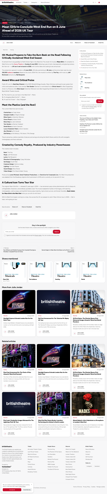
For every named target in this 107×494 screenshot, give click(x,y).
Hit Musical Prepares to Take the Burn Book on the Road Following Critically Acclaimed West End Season (91, 55)
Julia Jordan (13, 214)
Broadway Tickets (32, 472)
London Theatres (70, 454)
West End (20, 20)
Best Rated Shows (70, 469)
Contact (88, 454)
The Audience (33, 279)
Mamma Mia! (51, 462)
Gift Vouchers (89, 457)
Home (3, 20)
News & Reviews (45, 2)
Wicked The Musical (53, 459)
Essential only (27, 489)
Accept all (12, 489)
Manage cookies (100, 486)
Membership (89, 459)
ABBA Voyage (51, 464)
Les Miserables (51, 454)
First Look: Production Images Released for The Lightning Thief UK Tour (18, 421)
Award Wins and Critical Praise (88, 59)
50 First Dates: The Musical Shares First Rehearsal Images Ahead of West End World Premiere (87, 320)
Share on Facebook (89, 42)
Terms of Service (77, 486)
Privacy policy (38, 235)
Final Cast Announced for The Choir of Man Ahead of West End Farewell (17, 373)
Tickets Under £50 (70, 462)
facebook (97, 466)
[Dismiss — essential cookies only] (31, 484)
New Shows (69, 464)
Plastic (83, 279)
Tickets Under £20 (70, 457)
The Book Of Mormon (53, 469)
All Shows (18, 2)
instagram (89, 466)
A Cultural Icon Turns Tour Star (88, 67)
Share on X (78, 42)
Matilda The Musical (53, 467)
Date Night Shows (70, 474)
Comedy (30, 467)
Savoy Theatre (18, 64)
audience (10, 72)
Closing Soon (69, 467)
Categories (34, 2)
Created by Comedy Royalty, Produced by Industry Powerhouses (91, 64)
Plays (29, 462)
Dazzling (57, 279)
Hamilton (50, 457)
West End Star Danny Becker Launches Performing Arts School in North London (51, 421)
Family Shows (31, 464)
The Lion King (51, 449)
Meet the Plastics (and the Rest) (89, 61)
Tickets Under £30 (70, 459)
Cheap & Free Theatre (71, 477)
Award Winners (32, 469)
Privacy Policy (86, 486)
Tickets (25, 2)
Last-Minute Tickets (33, 452)
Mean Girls (6, 279)
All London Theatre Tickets (35, 449)
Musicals (6, 263)
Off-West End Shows (33, 457)
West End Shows (32, 454)
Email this (101, 42)
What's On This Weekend (72, 452)
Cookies (93, 486)
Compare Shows (70, 479)
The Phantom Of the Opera (55, 452)
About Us (88, 452)
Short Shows (69, 472)
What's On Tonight (70, 449)
